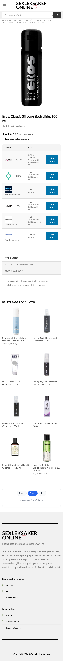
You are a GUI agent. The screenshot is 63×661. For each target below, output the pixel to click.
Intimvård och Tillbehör (21, 20)
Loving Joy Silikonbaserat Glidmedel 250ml (45, 339)
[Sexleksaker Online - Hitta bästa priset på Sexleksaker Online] (31, 5)
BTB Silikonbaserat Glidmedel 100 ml (11, 383)
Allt (42, 493)
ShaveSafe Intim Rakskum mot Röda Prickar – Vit (14, 339)
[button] (4, 5)
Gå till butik (52, 159)
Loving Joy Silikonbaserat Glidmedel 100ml (14, 424)
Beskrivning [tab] (11, 258)
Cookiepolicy (12, 621)
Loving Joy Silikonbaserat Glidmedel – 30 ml (45, 383)
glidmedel (12, 284)
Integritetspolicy (14, 627)
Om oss (9, 585)
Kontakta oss (12, 597)
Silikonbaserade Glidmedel (30, 22)
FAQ (8, 591)
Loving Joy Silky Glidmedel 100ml (45, 424)
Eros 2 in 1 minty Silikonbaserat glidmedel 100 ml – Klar (46, 468)
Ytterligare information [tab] (19, 264)
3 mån (33, 493)
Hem (4, 20)
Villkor (9, 615)
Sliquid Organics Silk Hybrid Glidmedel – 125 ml (15, 466)
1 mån (22, 493)
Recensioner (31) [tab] (14, 271)
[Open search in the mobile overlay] (31, 15)
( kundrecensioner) (25, 134)
